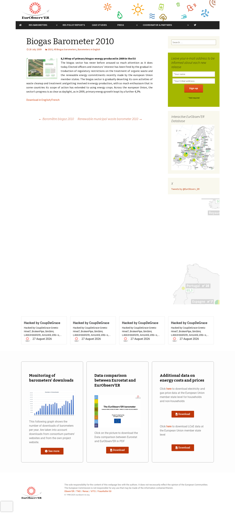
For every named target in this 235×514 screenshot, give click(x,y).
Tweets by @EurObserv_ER (185, 189)
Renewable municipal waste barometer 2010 (110, 119)
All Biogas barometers (65, 49)
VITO (93, 491)
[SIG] (192, 147)
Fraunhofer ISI (104, 491)
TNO (78, 491)
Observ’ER (69, 491)
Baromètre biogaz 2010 (56, 119)
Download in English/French (43, 99)
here (169, 388)
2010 (50, 49)
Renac (86, 491)
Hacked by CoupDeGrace (42, 323)
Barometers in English (89, 49)
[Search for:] (193, 42)
